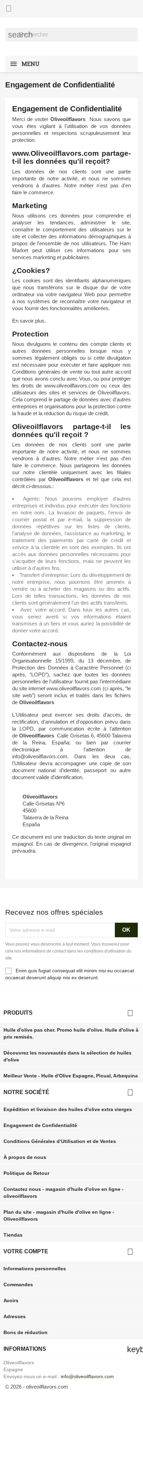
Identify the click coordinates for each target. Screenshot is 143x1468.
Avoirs (10, 1300)
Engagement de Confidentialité (40, 1125)
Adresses (14, 1316)
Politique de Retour (26, 1173)
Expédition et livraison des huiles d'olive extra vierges (67, 1109)
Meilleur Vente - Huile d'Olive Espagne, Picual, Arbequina (70, 1075)
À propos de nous (24, 1157)
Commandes (18, 1284)
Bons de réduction (25, 1332)
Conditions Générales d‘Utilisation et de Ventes (59, 1141)
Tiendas (13, 1235)
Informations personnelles (34, 1268)
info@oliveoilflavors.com (87, 1376)
